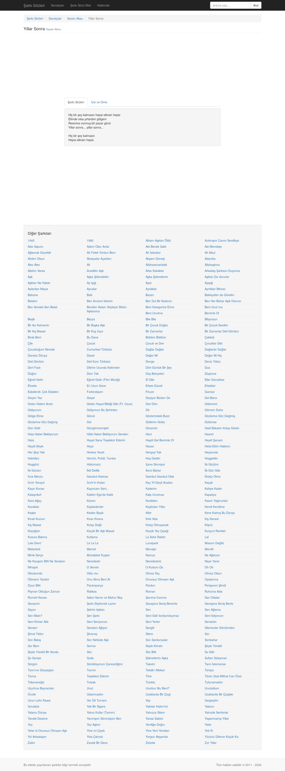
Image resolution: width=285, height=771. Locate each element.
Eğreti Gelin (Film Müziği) (103, 379)
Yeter (208, 724)
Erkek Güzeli (154, 386)
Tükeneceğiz (36, 682)
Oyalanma (211, 579)
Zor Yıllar (211, 743)
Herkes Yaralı (95, 452)
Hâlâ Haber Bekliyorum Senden (107, 434)
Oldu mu (92, 573)
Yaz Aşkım (93, 724)
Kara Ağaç (35, 500)
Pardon (150, 585)
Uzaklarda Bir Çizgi (158, 694)
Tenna (32, 676)
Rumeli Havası (37, 597)
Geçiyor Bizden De (158, 398)
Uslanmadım (95, 694)
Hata (31, 440)
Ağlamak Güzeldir (39, 252)
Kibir (148, 513)
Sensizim (211, 622)
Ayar (149, 283)
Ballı (89, 295)
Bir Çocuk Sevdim (216, 325)
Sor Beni (33, 646)
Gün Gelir (34, 428)
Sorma (91, 646)
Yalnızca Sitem (155, 712)
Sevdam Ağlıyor (97, 628)
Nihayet (33, 567)
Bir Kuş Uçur (95, 331)
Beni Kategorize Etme (160, 307)
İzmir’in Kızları (96, 482)
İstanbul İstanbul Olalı (160, 476)
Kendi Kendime (215, 507)
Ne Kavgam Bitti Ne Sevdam (46, 561)
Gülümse (211, 422)
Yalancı (209, 706)
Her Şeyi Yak (36, 452)
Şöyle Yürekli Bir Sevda (43, 652)
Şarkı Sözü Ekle (80, 5)
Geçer (91, 398)
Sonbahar (211, 640)
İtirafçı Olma (213, 476)
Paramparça (95, 585)
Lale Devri (34, 543)
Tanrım (91, 670)
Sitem (149, 634)
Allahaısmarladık (156, 264)
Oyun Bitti (34, 585)
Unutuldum (212, 688)
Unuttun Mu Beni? (157, 688)
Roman (150, 591)
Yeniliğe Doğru (155, 724)
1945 (31, 240)
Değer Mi (152, 355)
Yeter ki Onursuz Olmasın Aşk (47, 730)
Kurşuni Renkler (215, 531)
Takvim (150, 664)
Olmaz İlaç (153, 573)
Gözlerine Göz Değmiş (43, 422)
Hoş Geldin (153, 458)
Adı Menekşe (213, 246)
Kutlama (92, 537)
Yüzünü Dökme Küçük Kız (222, 736)
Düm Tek (93, 373)
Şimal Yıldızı (35, 634)
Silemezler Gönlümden (220, 628)
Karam (91, 500)
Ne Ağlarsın (212, 555)
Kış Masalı (34, 525)
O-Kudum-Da (154, 567)
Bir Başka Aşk (96, 325)
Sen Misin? (35, 615)
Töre (149, 676)
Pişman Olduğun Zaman (44, 591)
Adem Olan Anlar (98, 246)
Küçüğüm (34, 531)
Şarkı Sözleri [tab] (76, 102)
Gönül (91, 416)
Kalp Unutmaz (155, 494)
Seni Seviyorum (97, 622)
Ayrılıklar (151, 289)
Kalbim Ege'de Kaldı (100, 494)
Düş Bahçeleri (155, 373)
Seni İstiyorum (214, 615)
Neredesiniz (153, 561)
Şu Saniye (34, 658)
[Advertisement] (142, 66)
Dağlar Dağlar (155, 349)
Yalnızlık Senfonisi (216, 712)
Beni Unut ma (214, 307)
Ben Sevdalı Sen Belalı (42, 307)
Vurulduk (33, 706)
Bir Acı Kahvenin (38, 325)
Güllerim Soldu (155, 422)
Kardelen (152, 500)
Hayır (90, 446)
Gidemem (211, 404)
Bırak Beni (34, 337)
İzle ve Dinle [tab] (99, 102)
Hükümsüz (94, 464)
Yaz (30, 724)
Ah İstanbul (153, 252)
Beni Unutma (154, 313)
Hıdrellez (33, 458)
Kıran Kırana (95, 519)
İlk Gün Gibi (212, 470)
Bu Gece (92, 337)
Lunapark (152, 543)
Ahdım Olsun (36, 258)
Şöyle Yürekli (213, 646)
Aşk (30, 277)
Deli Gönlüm (36, 361)
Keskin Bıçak (95, 513)
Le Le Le (92, 543)
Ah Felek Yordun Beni (101, 252)
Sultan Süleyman (216, 658)
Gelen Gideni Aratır (40, 404)
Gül (89, 422)
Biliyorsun (211, 319)
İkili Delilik (93, 470)
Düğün (32, 373)
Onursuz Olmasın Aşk (160, 579)
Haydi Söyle (35, 446)
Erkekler (210, 386)
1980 (90, 240)
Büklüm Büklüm (156, 337)
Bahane (33, 295)
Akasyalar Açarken (99, 258)
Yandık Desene (38, 718)
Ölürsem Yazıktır (38, 579)
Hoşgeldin (211, 458)
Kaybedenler (95, 507)
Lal (207, 537)
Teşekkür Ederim (98, 676)
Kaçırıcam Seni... (98, 488)
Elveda (32, 386)
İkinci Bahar (153, 470)
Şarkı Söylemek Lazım (101, 603)
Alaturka (210, 258)
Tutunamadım (214, 682)
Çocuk (91, 343)
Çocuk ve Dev (155, 343)
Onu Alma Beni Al (98, 579)
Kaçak (209, 482)
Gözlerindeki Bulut (158, 416)
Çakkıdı (209, 337)
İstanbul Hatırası (97, 476)
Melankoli (34, 549)
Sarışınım (34, 603)
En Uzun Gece (96, 386)
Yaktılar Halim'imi (157, 706)
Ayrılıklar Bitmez (215, 289)
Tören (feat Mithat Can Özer (223, 676)
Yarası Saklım (154, 718)
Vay (148, 700)
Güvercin (152, 428)
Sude (90, 658)
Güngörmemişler (98, 428)
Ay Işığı (91, 283)
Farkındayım (95, 392)
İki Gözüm (34, 470)
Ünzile (32, 694)
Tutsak (91, 682)
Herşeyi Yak (153, 452)
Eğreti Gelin (35, 379)
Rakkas (92, 591)
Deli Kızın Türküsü (98, 361)
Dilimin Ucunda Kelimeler (103, 367)
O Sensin (93, 567)
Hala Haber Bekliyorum (43, 434)
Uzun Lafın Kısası (39, 700)
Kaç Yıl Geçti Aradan (159, 482)
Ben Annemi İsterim (100, 301)
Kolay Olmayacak (157, 525)
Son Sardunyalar (157, 640)
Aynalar (92, 289)
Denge (150, 361)
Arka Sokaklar (155, 271)
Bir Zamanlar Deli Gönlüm (222, 331)
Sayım (32, 609)
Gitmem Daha (214, 410)
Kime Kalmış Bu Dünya (220, 513)
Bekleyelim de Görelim (219, 295)
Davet (91, 355)
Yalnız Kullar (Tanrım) (101, 712)
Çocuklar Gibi (213, 343)
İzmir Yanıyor (36, 482)
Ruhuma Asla (213, 591)
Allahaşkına (212, 264)
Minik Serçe (35, 555)
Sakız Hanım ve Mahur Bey (104, 597)
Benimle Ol (212, 313)
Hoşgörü (33, 464)
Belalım (32, 301)
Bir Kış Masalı (36, 331)
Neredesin (93, 561)
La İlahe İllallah (155, 537)
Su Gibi (209, 652)
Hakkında (103, 5)
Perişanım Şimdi (215, 585)
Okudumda (35, 573)
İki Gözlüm (212, 464)
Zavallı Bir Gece (97, 743)
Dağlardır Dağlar (215, 349)
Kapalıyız (210, 494)
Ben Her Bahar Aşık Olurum (223, 301)
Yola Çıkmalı (95, 736)
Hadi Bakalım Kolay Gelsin (222, 428)
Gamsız (210, 392)
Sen (148, 609)
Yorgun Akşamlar (157, 736)
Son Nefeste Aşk (98, 640)
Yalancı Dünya (37, 712)
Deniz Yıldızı (213, 361)
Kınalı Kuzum (36, 519)
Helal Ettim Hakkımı (217, 446)
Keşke (32, 513)
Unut (90, 688)
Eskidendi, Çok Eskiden (43, 392)
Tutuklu (150, 682)
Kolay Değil (94, 525)
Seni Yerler (153, 622)
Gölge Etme (35, 416)
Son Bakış (34, 640)
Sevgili (150, 628)
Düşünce (210, 373)
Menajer (151, 549)
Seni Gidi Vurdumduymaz (162, 615)
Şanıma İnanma (156, 597)
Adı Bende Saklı (156, 246)
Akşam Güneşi (155, 258)
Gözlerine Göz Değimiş (220, 416)
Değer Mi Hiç (213, 355)
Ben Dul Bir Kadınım (159, 301)
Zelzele (150, 743)
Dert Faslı (34, 367)
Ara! (256, 5)
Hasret (209, 434)
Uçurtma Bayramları (41, 688)
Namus (150, 555)
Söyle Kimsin (154, 646)
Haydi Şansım (214, 440)
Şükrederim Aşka (157, 658)
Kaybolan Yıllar (155, 507)
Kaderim (151, 488)
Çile (30, 343)
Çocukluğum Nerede (41, 349)
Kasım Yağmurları (216, 500)
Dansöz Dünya (37, 355)
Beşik (31, 319)
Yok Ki (209, 730)
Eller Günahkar (214, 379)
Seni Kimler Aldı (38, 622)
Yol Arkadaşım (37, 736)
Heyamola (211, 452)
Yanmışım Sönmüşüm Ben (104, 718)
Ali (88, 264)
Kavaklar (33, 507)
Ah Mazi (210, 252)
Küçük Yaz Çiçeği (157, 531)
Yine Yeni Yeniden (157, 730)
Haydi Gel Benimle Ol (160, 440)
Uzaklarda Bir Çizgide (219, 694)
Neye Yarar (212, 561)
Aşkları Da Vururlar (217, 277)
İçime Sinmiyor (155, 464)
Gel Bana (211, 398)
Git (147, 410)
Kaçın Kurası (36, 488)
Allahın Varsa (36, 271)
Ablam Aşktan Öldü (158, 240)
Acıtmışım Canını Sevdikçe (222, 240)
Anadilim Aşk (95, 271)
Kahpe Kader (213, 488)
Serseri (32, 628)
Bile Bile (151, 319)
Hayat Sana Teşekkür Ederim (106, 440)
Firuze (150, 392)
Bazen (150, 295)
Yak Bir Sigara (96, 706)
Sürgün (32, 664)
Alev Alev (34, 264)
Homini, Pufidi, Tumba (101, 458)
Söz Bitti (151, 652)
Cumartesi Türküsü (99, 349)
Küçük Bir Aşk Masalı (100, 531)
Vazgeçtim (211, 700)
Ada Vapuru (35, 246)
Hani (149, 434)
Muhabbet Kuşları (98, 555)
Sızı (207, 634)
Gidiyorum (34, 410)
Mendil (209, 549)
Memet (91, 549)
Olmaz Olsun (213, 573)
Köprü (209, 525)
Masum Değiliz (214, 543)
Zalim (31, 743)
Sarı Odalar (212, 597)
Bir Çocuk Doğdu (157, 325)
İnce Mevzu (35, 476)
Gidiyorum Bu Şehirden (102, 410)
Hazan (150, 446)
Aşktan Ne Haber (39, 283)
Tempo (209, 670)
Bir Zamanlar (154, 331)
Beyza (91, 319)
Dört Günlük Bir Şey (159, 367)
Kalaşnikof (34, 494)
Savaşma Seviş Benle (219, 603)
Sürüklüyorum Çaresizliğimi (105, 664)
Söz (89, 652)
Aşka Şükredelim (98, 277)
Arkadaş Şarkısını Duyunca (222, 271)
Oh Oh (209, 567)
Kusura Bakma (37, 537)
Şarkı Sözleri (34, 5)
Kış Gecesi (212, 519)
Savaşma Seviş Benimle (161, 603)
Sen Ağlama (213, 609)
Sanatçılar (57, 5)
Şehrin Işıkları (96, 609)
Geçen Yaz (35, 398)
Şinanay (92, 634)
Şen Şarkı (93, 615)
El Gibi (150, 379)
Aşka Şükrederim (157, 277)
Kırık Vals (152, 519)
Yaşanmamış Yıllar (217, 718)
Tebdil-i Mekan (155, 670)
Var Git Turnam (97, 700)
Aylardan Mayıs (38, 289)
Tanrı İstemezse (215, 664)
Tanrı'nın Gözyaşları (41, 670)
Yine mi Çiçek (96, 730)
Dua (207, 367)
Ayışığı (209, 283)
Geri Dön (152, 404)
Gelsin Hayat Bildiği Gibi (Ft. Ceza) (109, 404)
